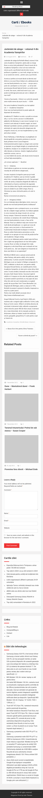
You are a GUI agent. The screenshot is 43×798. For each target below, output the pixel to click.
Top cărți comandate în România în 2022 (21, 602)
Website (7, 528)
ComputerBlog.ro (12, 630)
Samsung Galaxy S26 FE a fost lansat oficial (22, 654)
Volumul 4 (32, 322)
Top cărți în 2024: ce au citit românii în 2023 (22, 571)
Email (6, 521)
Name (6, 513)
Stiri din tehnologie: (16, 646)
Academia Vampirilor (12, 322)
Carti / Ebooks (21, 22)
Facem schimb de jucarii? (26, 336)
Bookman (23, 56)
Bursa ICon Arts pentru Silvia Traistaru (20, 329)
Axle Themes (28, 795)
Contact (9, 633)
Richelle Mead (24, 322)
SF (32, 56)
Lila (8, 636)
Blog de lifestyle (12, 627)
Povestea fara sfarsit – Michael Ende (21, 469)
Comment (8, 490)
